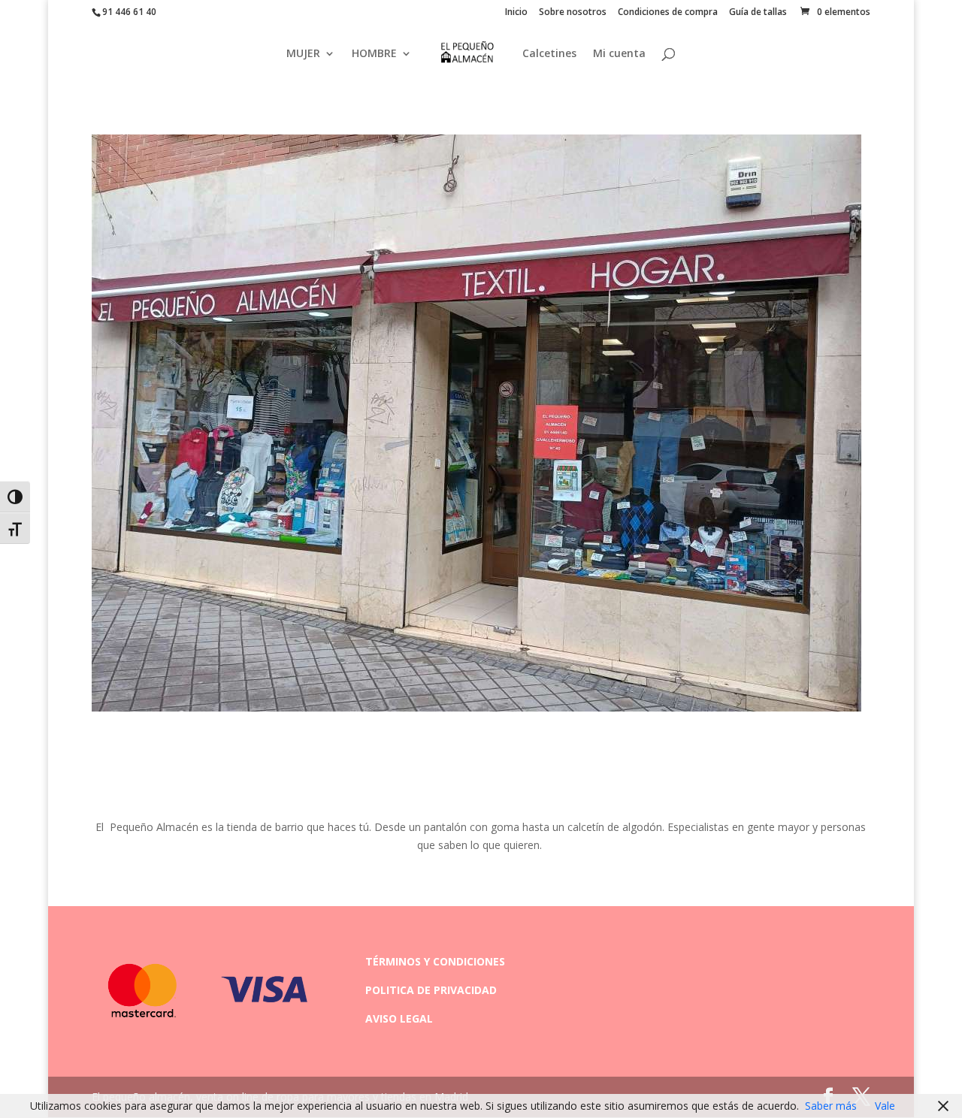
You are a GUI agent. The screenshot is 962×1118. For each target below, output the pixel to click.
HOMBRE (374, 54)
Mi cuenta (619, 54)
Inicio (516, 13)
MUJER (303, 54)
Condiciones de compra (668, 13)
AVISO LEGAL (399, 1018)
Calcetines (549, 54)
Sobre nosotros (573, 13)
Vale (885, 1105)
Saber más (831, 1105)
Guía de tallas (758, 13)
